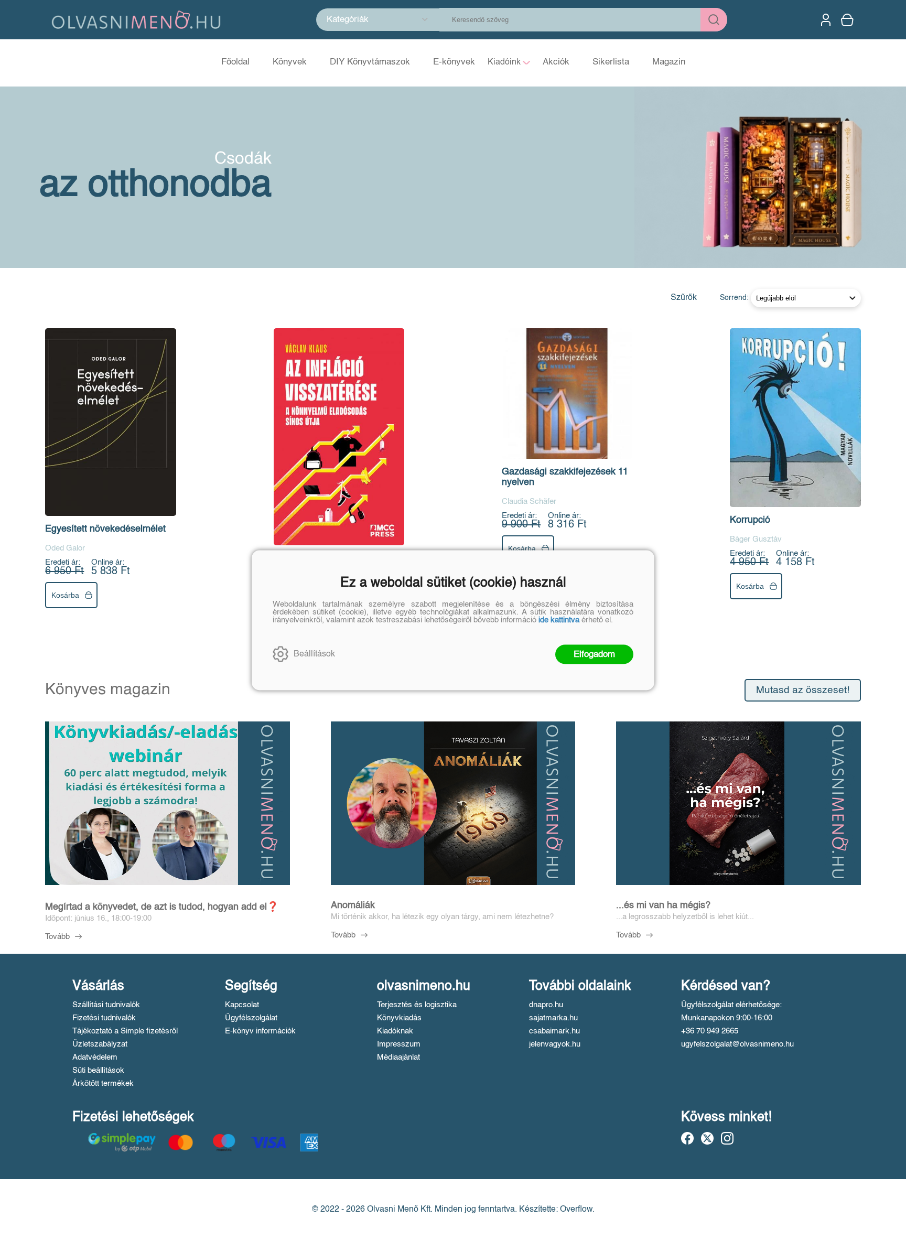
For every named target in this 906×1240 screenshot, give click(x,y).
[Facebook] (687, 1138)
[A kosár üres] (848, 20)
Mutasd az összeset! (802, 690)
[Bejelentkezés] (825, 20)
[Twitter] (707, 1138)
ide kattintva (558, 619)
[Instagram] (727, 1138)
